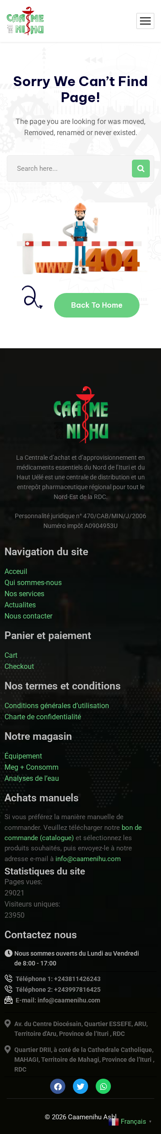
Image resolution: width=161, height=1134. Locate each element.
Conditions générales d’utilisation (56, 705)
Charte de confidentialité (42, 717)
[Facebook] (57, 1086)
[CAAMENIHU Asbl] (25, 21)
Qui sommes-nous (33, 582)
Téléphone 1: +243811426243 (58, 978)
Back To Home (97, 305)
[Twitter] (80, 1086)
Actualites (20, 605)
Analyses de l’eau (31, 778)
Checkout (19, 666)
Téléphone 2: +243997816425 (58, 989)
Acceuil (15, 571)
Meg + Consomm (31, 767)
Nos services (24, 594)
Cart (10, 655)
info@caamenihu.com (88, 859)
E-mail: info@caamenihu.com (58, 1000)
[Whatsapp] (103, 1086)
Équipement (23, 756)
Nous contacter (28, 616)
